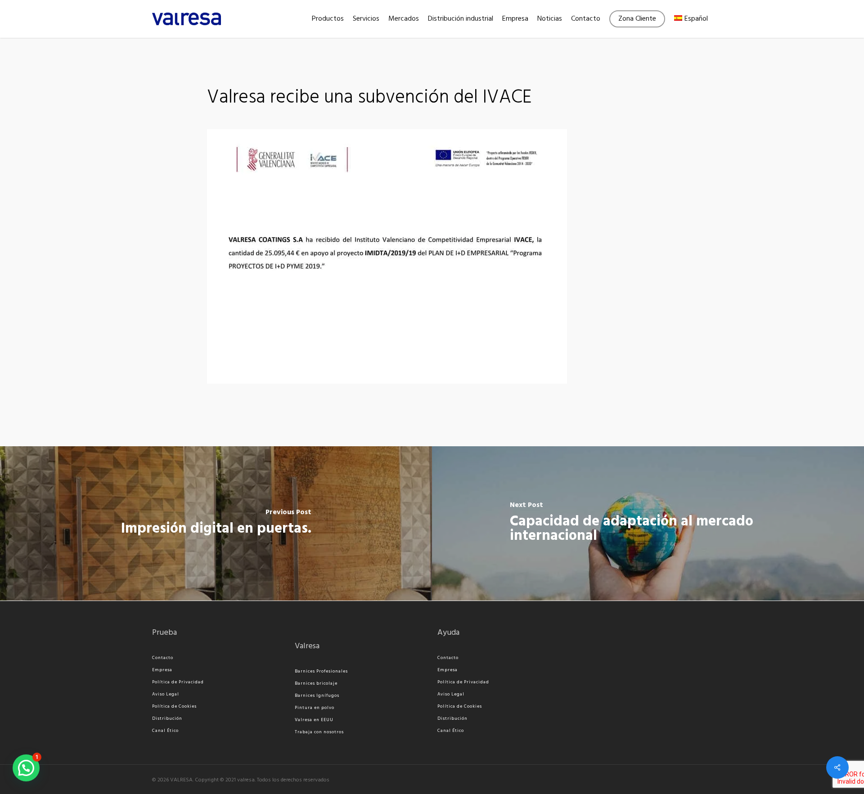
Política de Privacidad (178, 682)
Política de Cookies (174, 706)
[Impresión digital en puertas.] (216, 523)
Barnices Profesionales (321, 671)
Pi (297, 707)
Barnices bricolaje (316, 683)
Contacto (162, 657)
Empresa (162, 669)
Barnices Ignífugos (317, 695)
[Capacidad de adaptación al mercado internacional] (648, 523)
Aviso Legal (165, 694)
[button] (26, 767)
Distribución (167, 718)
